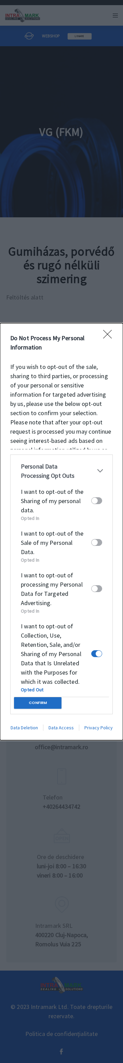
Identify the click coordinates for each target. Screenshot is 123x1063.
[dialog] (61, 531)
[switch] (96, 500)
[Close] (109, 336)
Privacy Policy (98, 728)
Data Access (61, 728)
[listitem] (61, 471)
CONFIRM (38, 702)
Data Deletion (24, 728)
